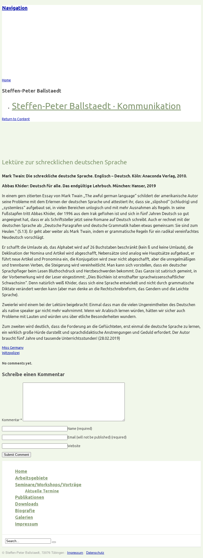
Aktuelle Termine (42, 491)
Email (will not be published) (97, 437)
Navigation (14, 8)
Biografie (25, 510)
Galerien (24, 517)
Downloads (26, 503)
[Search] (54, 542)
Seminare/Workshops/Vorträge (48, 484)
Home (21, 471)
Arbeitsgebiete (31, 477)
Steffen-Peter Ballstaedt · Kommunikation (96, 106)
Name (80, 429)
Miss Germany (13, 348)
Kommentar (12, 420)
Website (74, 446)
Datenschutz (95, 552)
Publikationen (29, 497)
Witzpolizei (11, 353)
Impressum (26, 523)
